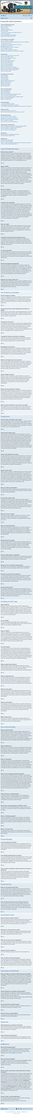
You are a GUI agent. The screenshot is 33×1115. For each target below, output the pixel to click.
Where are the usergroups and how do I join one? (11, 94)
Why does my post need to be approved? (9, 69)
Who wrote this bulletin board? (7, 140)
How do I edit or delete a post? (7, 56)
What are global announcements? (8, 80)
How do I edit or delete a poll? (7, 61)
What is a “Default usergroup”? (7, 97)
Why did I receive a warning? (7, 65)
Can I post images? (5, 79)
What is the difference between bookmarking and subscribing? (13, 126)
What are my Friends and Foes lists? (8, 110)
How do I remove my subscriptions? (8, 129)
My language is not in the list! (7, 45)
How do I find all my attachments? (8, 135)
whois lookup (4, 1077)
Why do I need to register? (6, 25)
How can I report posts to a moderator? (9, 67)
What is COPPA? (4, 27)
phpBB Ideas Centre (5, 1063)
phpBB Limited (8, 1050)
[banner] (16, 7)
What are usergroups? (5, 92)
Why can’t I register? (5, 28)
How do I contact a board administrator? (9, 143)
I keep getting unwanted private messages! (9, 104)
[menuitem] (4, 16)
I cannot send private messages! (7, 103)
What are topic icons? (5, 85)
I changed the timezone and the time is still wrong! (11, 44)
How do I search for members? (7, 120)
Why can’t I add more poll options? (8, 60)
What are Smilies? (4, 77)
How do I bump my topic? (6, 71)
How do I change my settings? (7, 40)
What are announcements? (6, 81)
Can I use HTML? (4, 76)
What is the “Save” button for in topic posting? (10, 68)
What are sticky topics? (5, 83)
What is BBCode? (4, 75)
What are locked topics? (6, 84)
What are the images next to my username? (10, 47)
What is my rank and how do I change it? (9, 49)
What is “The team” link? (6, 99)
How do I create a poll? (5, 59)
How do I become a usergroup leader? (9, 95)
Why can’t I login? (4, 31)
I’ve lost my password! (5, 33)
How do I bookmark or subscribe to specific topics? (11, 127)
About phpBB (11, 1052)
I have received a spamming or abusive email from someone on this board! (16, 106)
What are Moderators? (5, 91)
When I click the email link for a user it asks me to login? (12, 51)
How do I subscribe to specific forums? (9, 128)
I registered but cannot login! (6, 29)
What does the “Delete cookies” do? (8, 36)
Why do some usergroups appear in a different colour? (12, 96)
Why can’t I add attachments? (7, 64)
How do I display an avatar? (6, 48)
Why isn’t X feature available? (7, 141)
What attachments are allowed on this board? (10, 134)
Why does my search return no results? (9, 117)
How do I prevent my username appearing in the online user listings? (15, 42)
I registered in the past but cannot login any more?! (11, 32)
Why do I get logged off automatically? (8, 35)
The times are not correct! (6, 43)
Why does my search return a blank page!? (10, 119)
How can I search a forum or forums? (8, 116)
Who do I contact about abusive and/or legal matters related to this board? (16, 142)
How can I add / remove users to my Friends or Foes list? (13, 111)
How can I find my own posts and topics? (9, 121)
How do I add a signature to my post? (8, 58)
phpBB (19, 353)
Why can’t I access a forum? (7, 63)
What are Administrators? (6, 90)
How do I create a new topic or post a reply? (10, 55)
